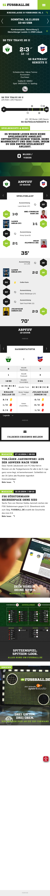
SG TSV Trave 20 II (16, 40)
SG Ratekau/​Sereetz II (37, 61)
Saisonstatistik (25, 349)
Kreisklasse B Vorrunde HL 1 (25, 13)
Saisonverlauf (46, 348)
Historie (3, 348)
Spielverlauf (25, 196)
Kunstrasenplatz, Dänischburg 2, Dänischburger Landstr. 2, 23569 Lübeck (25, 30)
